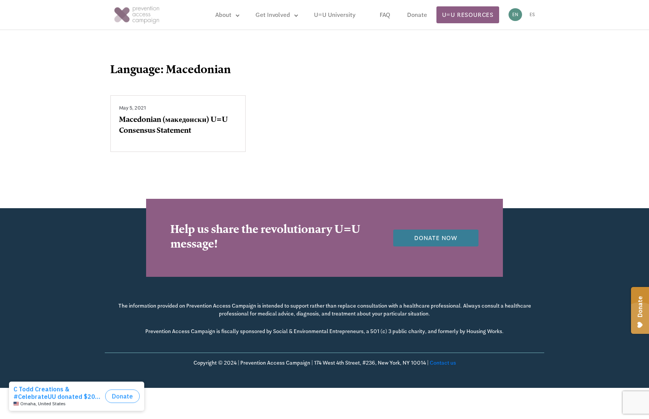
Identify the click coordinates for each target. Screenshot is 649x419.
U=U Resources (468, 14)
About (223, 14)
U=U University (335, 14)
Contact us (443, 363)
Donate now (435, 238)
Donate (417, 14)
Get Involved (272, 14)
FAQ (385, 14)
